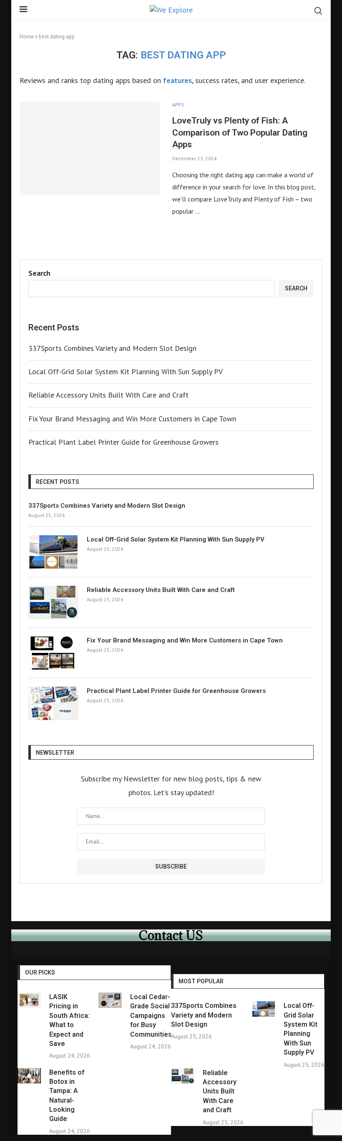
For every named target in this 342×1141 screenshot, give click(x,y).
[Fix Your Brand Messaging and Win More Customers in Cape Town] (53, 653)
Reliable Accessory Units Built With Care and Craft (108, 395)
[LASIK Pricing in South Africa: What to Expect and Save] (29, 1000)
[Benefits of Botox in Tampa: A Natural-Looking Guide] (29, 1075)
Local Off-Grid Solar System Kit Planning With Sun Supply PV (125, 371)
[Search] (318, 11)
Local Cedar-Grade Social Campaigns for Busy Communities (151, 1015)
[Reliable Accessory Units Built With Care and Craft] (53, 602)
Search (39, 273)
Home (27, 36)
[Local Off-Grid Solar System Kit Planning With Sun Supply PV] (53, 552)
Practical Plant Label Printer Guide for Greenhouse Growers (123, 442)
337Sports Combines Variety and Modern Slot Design (112, 348)
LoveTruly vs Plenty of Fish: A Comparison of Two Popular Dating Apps (239, 132)
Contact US (171, 935)
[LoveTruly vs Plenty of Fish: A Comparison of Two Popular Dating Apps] (90, 148)
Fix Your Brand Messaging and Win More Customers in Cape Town (132, 418)
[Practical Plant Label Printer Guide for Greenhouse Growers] (53, 703)
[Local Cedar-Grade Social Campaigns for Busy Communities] (110, 1000)
